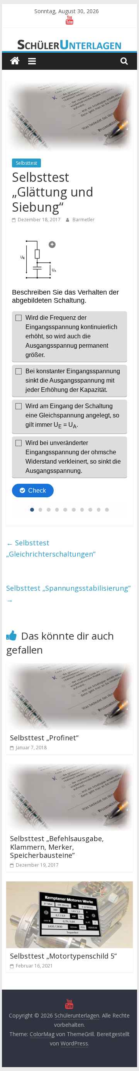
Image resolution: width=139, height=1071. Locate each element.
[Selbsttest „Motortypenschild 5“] (69, 886)
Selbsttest (26, 163)
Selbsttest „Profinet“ (44, 737)
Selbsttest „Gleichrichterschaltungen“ (50, 548)
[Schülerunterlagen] (15, 61)
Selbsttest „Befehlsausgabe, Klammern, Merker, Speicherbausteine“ (57, 847)
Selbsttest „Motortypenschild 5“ (63, 956)
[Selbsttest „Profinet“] (69, 668)
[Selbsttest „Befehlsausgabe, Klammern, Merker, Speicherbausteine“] (69, 768)
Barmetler (84, 219)
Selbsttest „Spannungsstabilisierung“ (68, 593)
